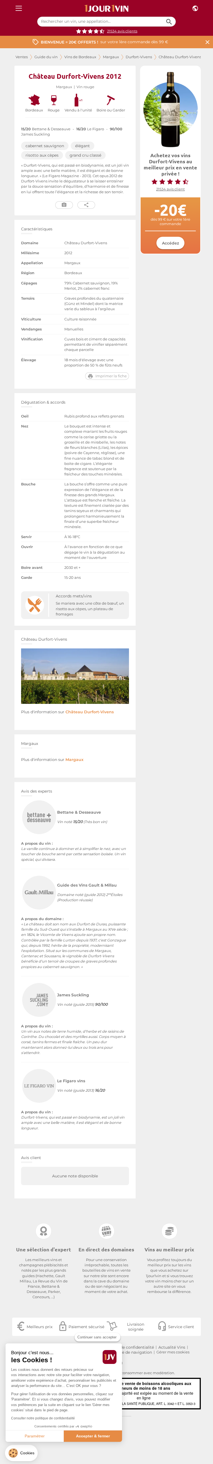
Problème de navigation (128, 1352)
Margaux (111, 57)
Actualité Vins (171, 1347)
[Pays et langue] (195, 8)
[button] (21, 1453)
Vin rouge (85, 87)
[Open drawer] (18, 8)
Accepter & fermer (93, 1436)
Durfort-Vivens (139, 57)
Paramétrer (35, 1436)
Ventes (22, 57)
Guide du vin (46, 57)
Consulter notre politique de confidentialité (43, 1418)
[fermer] (207, 42)
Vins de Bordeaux (80, 57)
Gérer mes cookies (172, 1352)
